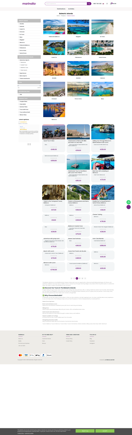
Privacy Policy (69, 338)
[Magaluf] (78, 27)
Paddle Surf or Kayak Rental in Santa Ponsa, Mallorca (101, 202)
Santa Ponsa (102, 57)
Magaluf (78, 36)
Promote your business (23, 343)
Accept (105, 431)
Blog (91, 338)
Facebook (92, 341)
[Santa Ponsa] (102, 47)
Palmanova (78, 57)
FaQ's (43, 341)
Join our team (21, 345)
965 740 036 (97, 4)
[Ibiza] (102, 89)
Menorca (54, 119)
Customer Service (46, 338)
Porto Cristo (78, 99)
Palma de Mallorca (54, 36)
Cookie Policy (69, 341)
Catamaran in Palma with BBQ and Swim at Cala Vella (77, 141)
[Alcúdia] (54, 68)
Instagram (92, 343)
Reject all (85, 431)
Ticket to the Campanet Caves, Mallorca (53, 202)
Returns (44, 343)
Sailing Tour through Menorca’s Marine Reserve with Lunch (102, 141)
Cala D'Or (54, 57)
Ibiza (102, 99)
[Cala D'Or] (54, 47)
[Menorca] (54, 110)
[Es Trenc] (102, 27)
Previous (71, 278)
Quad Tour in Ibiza (49, 141)
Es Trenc (102, 36)
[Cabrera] (102, 68)
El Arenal (54, 99)
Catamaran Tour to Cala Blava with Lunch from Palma (77, 171)
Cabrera (102, 78)
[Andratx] (78, 68)
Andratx (78, 78)
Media (19, 341)
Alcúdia (54, 78)
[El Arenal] (54, 89)
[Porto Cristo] (78, 89)
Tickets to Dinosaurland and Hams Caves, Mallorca (78, 202)
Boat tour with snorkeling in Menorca (101, 171)
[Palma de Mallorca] (54, 27)
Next (85, 278)
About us (20, 338)
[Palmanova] (78, 47)
